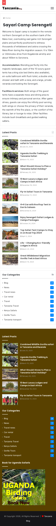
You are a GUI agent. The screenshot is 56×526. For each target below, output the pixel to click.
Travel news (9, 292)
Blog (6, 283)
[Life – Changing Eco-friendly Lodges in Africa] (10, 247)
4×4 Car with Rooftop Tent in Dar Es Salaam (35, 206)
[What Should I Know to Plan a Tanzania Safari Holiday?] (10, 170)
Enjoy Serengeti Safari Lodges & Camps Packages (37, 219)
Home (8, 18)
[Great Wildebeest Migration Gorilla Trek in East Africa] (10, 259)
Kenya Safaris (10, 310)
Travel (7, 301)
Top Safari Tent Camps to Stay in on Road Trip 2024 (36, 231)
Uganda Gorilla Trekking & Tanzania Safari (34, 155)
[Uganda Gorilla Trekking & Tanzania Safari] (10, 157)
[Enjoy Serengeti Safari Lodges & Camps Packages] (10, 221)
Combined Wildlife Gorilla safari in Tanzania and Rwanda (36, 142)
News (6, 287)
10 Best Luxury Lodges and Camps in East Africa (34, 180)
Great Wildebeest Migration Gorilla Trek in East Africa (35, 257)
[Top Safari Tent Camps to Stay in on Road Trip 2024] (10, 234)
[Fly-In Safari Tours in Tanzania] (10, 195)
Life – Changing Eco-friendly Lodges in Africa (35, 244)
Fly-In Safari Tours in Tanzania (36, 191)
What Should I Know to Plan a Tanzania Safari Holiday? (35, 167)
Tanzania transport (12, 319)
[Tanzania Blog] (12, 8)
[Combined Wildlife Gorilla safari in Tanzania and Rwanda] (10, 144)
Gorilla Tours (10, 315)
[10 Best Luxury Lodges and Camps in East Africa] (10, 183)
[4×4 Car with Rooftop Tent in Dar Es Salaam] (10, 208)
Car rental (8, 296)
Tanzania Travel (11, 306)
